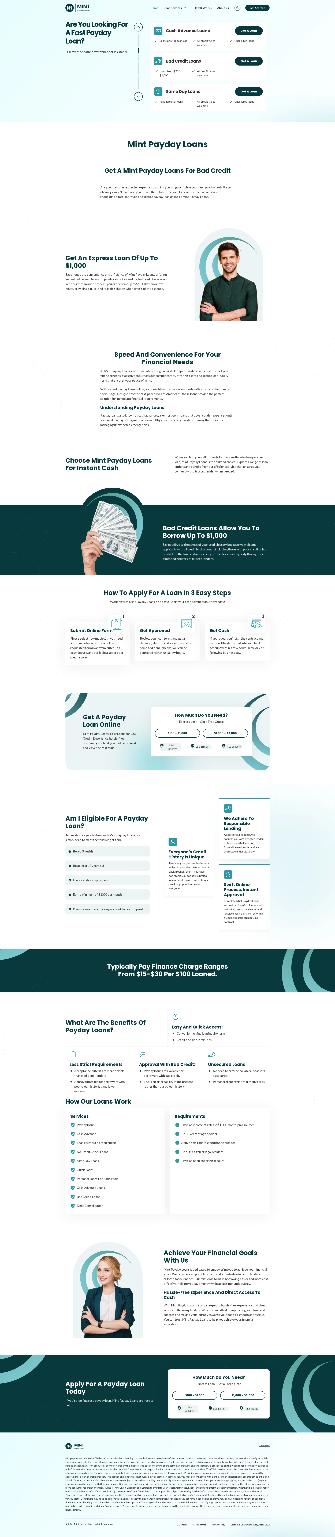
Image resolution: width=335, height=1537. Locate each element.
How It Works (203, 7)
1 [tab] (138, 40)
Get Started (257, 7)
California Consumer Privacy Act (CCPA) (250, 1524)
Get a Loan (249, 31)
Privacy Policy (218, 1524)
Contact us (264, 1445)
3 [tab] (138, 68)
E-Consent (182, 1524)
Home (154, 7)
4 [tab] (138, 82)
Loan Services (173, 7)
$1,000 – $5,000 (225, 733)
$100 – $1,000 (177, 733)
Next (138, 96)
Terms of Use (199, 1524)
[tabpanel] (208, 37)
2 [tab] (138, 54)
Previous (138, 27)
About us (223, 7)
